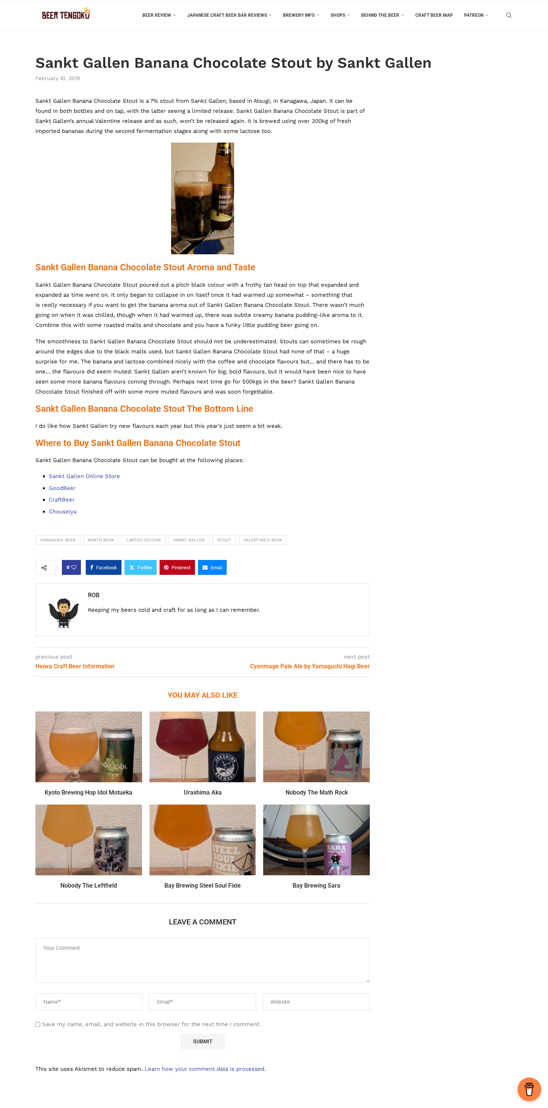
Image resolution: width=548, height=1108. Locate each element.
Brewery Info (299, 15)
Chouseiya (62, 511)
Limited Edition (143, 540)
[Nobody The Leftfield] (88, 840)
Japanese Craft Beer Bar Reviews (227, 15)
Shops (338, 15)
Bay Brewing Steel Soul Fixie (202, 885)
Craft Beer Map (434, 15)
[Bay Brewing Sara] (316, 840)
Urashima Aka (203, 792)
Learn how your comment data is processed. (205, 1069)
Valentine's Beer (263, 540)
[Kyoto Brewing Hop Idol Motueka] (88, 746)
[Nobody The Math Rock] (316, 746)
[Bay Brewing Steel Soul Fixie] (202, 840)
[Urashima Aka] (202, 746)
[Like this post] (73, 567)
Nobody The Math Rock (317, 792)
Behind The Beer (380, 15)
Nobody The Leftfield (88, 885)
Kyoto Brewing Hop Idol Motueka (88, 792)
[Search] (509, 15)
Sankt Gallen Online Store (84, 476)
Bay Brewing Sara (316, 885)
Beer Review (156, 15)
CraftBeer (62, 499)
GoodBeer (62, 488)
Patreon (474, 15)
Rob (94, 595)
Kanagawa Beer (57, 540)
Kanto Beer (101, 540)
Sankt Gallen (189, 540)
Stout (224, 540)
